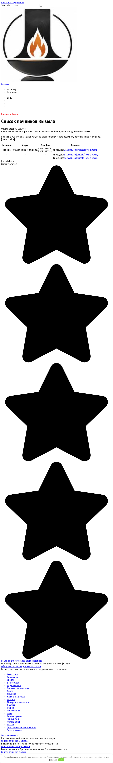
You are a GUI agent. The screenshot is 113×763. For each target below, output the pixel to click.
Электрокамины (15, 730)
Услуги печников (9, 735)
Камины (5, 84)
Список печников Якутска (13, 752)
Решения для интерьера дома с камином (21, 660)
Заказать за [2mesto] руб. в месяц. (81, 154)
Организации (13, 710)
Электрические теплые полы (21, 727)
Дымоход (11, 693)
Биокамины (12, 677)
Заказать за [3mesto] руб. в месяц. (81, 158)
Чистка (10, 724)
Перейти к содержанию (12, 2)
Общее (10, 707)
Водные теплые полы (18, 688)
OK (61, 760)
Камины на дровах (16, 696)
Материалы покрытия (18, 702)
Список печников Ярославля (15, 746)
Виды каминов (14, 685)
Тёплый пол (13, 719)
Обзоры (11, 705)
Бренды (11, 680)
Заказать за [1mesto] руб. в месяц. (81, 149)
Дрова (10, 691)
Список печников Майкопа (14, 740)
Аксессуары (12, 674)
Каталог (11, 699)
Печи (9, 713)
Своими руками (14, 716)
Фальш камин (13, 721)
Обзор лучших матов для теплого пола (21, 666)
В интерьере (13, 682)
